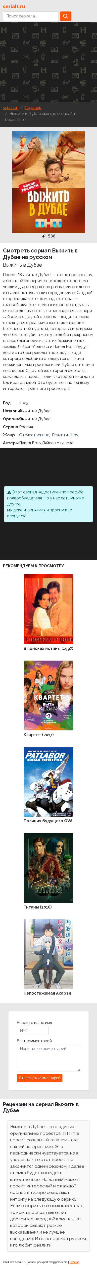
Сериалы (33, 107)
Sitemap (74, 1262)
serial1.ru (14, 6)
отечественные (34, 435)
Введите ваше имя (34, 1022)
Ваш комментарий (34, 1040)
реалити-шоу (64, 435)
